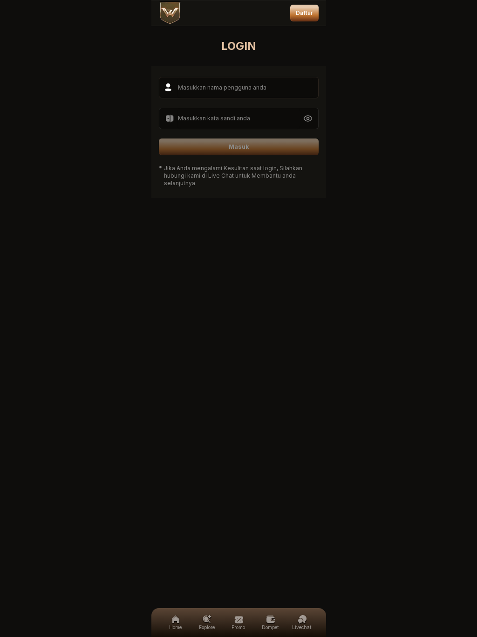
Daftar (304, 12)
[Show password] (308, 118)
